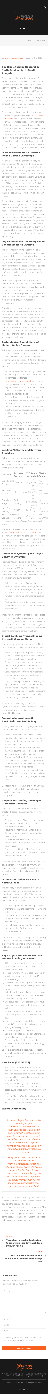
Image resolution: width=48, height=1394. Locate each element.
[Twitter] (24, 28)
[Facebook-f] (20, 28)
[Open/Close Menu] (3, 7)
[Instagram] (28, 28)
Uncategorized (40, 40)
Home (30, 40)
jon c (6, 58)
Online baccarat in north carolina (19, 381)
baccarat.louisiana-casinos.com (22, 533)
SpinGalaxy (38, 1376)
